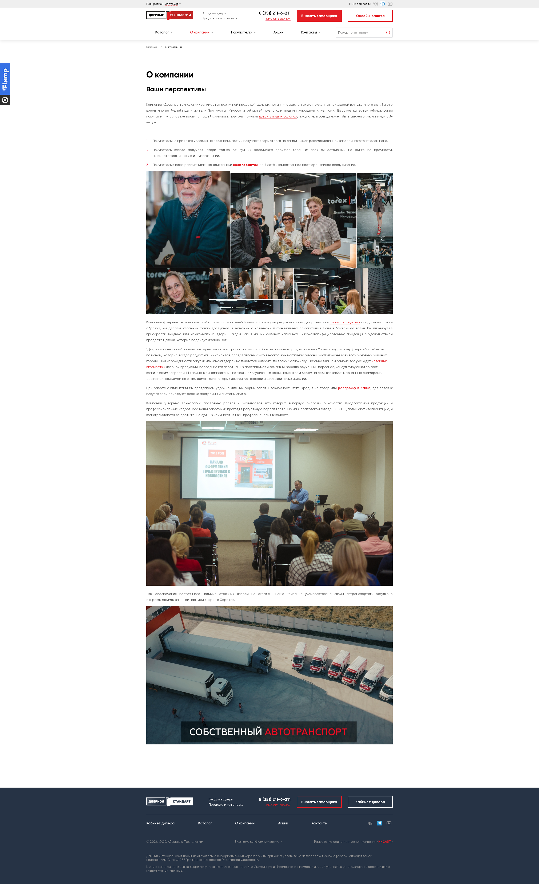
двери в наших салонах (278, 116)
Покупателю (241, 32)
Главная (151, 47)
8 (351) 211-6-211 (275, 13)
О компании (199, 32)
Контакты (309, 32)
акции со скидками (345, 322)
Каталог (162, 32)
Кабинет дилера (370, 802)
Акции (278, 32)
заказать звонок (278, 18)
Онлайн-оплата (370, 16)
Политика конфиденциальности (258, 841)
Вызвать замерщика (319, 16)
